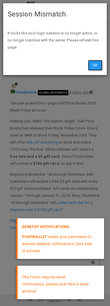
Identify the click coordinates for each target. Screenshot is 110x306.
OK (95, 65)
